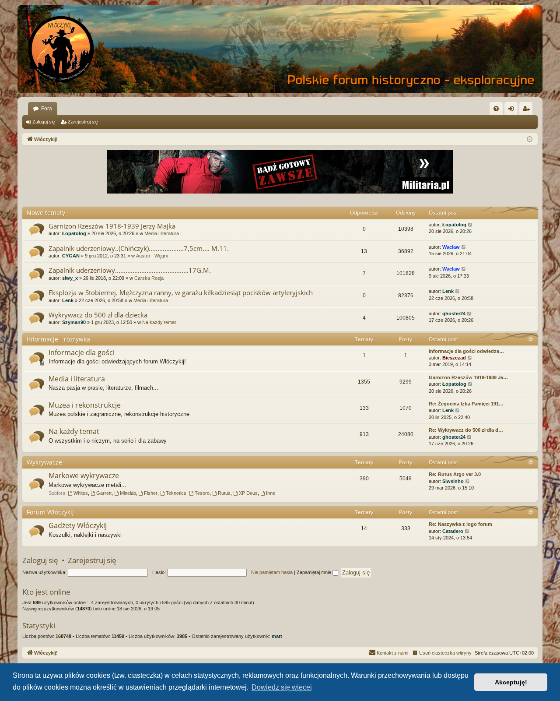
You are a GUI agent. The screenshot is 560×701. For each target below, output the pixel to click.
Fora (46, 109)
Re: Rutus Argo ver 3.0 (455, 474)
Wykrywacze (44, 462)
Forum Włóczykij (50, 512)
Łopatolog (74, 233)
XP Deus (248, 493)
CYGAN (71, 255)
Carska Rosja (149, 278)
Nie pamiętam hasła (272, 572)
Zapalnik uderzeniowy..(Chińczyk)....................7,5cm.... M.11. (139, 248)
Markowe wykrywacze (84, 475)
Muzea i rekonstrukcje (85, 405)
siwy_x (70, 278)
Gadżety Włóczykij (78, 525)
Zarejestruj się (83, 121)
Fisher (151, 493)
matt (277, 636)
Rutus (224, 493)
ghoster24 (454, 313)
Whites (81, 493)
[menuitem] (496, 108)
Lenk (68, 300)
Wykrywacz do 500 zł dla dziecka (98, 314)
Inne (270, 493)
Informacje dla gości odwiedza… (466, 351)
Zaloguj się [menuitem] (513, 110)
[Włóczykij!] (61, 49)
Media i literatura (161, 233)
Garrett (104, 493)
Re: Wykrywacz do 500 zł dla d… (466, 430)
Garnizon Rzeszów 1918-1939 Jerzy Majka (112, 226)
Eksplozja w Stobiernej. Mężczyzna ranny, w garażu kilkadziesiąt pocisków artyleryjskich (181, 292)
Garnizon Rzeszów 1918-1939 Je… (468, 377)
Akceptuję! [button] (511, 682)
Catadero (452, 531)
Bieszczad (454, 357)
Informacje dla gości (82, 352)
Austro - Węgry (152, 255)
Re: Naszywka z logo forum (460, 524)
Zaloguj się (43, 121)
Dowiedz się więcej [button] (282, 687)
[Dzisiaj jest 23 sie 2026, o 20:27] (529, 139)
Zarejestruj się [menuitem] (527, 110)
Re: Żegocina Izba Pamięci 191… (466, 403)
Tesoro (202, 493)
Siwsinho (453, 481)
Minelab (128, 493)
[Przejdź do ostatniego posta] (470, 225)
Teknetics (176, 493)
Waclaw (451, 247)
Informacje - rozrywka (58, 339)
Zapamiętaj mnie (314, 572)
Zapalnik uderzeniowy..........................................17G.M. (130, 270)
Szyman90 (74, 322)
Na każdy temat (159, 322)
